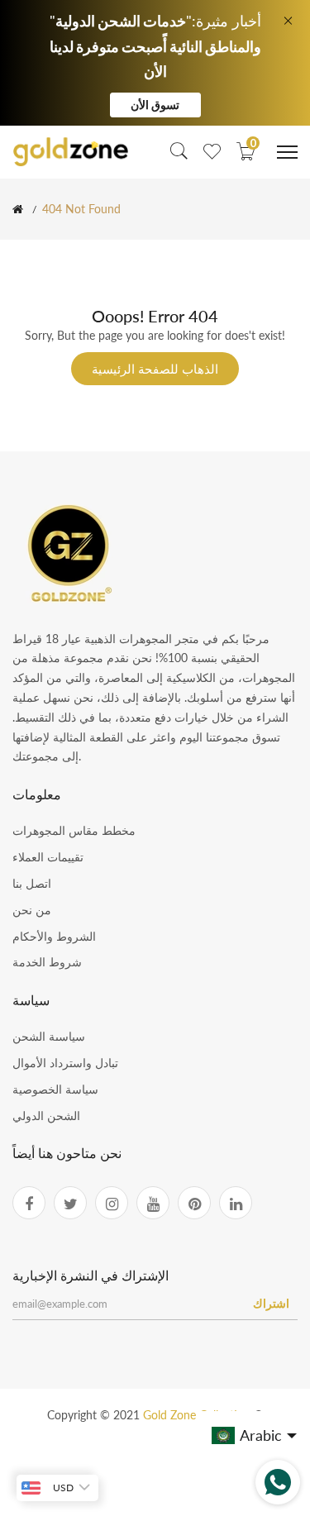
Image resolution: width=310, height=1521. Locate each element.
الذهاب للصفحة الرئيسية (155, 368)
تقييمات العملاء (47, 857)
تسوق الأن (155, 105)
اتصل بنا (31, 883)
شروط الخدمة (47, 962)
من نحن (31, 910)
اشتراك (271, 1303)
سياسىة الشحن (48, 1036)
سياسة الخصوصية (55, 1089)
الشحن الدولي (46, 1116)
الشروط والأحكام (54, 936)
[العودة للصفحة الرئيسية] (17, 209)
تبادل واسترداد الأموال (65, 1063)
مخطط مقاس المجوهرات (74, 830)
